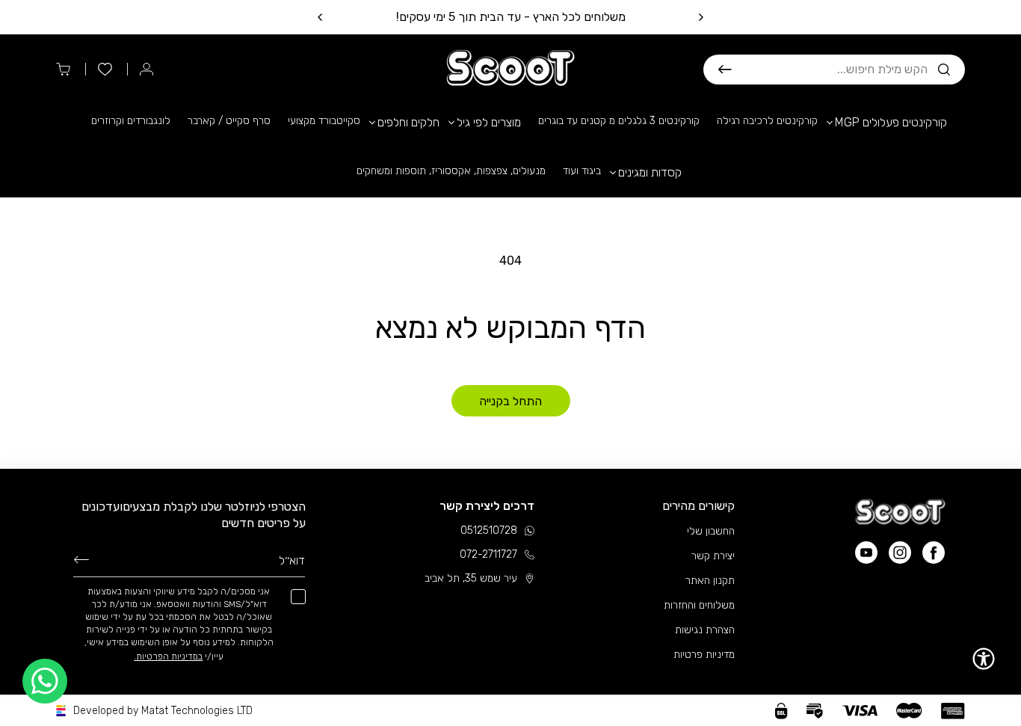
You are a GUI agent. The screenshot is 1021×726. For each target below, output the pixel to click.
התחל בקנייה (510, 401)
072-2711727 (488, 554)
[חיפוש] (725, 69)
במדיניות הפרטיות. (168, 656)
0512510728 (488, 530)
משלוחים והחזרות (699, 605)
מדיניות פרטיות (704, 654)
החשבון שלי (711, 531)
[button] (834, 69)
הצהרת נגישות (705, 630)
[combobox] (830, 69)
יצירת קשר (713, 556)
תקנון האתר (710, 580)
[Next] (320, 17)
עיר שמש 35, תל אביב (471, 578)
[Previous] (700, 17)
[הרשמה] (81, 559)
